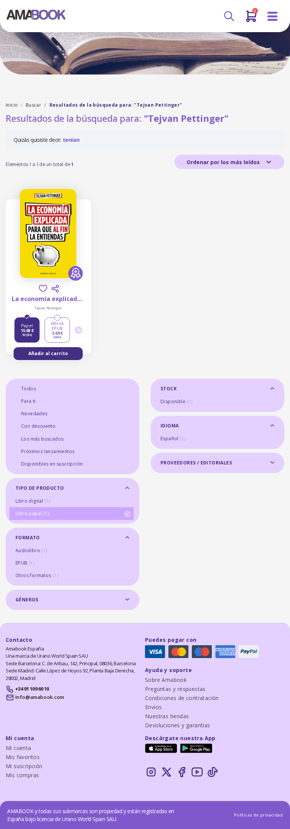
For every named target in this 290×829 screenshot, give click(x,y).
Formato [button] (27, 537)
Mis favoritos (23, 757)
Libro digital (32, 501)
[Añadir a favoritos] (43, 288)
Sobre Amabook (166, 679)
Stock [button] (168, 388)
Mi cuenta (18, 747)
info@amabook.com (39, 697)
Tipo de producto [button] (39, 488)
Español (172, 438)
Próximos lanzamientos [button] (47, 451)
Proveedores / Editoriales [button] (196, 463)
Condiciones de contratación (182, 698)
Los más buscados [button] (42, 439)
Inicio (12, 105)
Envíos (153, 707)
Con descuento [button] (38, 426)
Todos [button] (28, 388)
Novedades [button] (34, 413)
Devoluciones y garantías (177, 725)
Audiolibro (31, 550)
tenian (71, 139)
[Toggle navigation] (272, 16)
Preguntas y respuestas (175, 688)
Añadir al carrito (48, 353)
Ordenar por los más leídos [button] (224, 162)
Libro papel (32, 513)
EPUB (24, 563)
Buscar (33, 105)
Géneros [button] (27, 599)
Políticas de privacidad (258, 815)
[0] (251, 19)
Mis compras (22, 775)
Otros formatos (36, 575)
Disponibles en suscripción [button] (52, 464)
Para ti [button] (28, 401)
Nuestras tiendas (167, 716)
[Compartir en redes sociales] (55, 288)
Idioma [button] (169, 425)
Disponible (176, 401)
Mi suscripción (24, 766)
